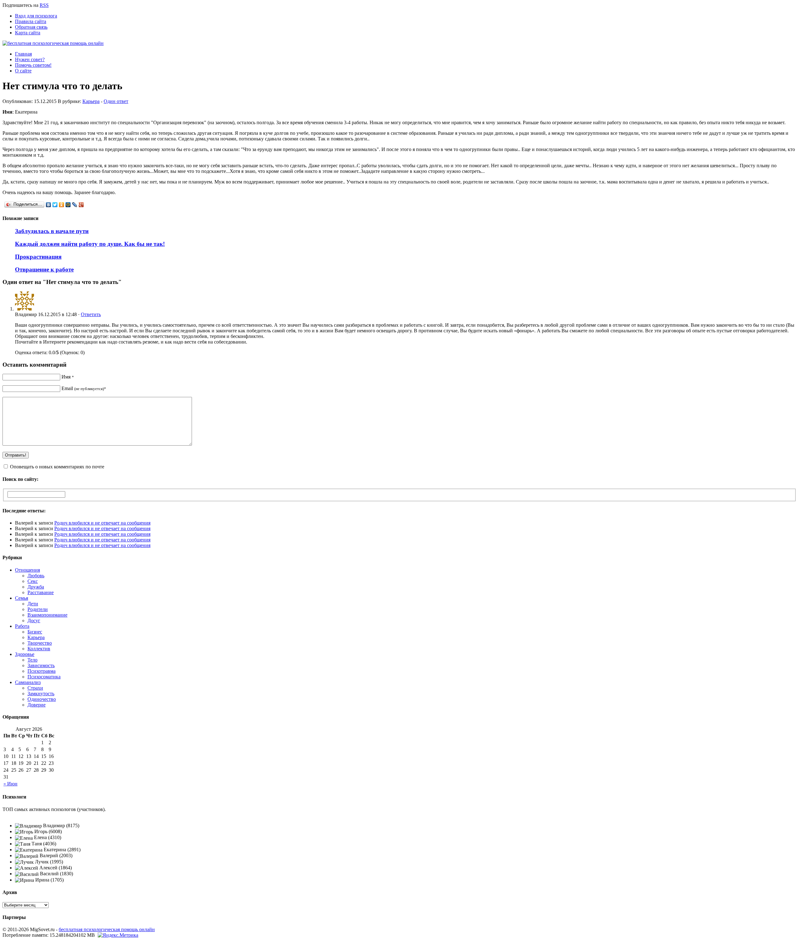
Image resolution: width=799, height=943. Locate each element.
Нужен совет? (30, 59)
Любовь (35, 575)
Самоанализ (28, 682)
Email (83, 388)
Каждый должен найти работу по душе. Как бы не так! (90, 244)
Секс (32, 581)
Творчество (39, 643)
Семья (21, 598)
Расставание (40, 592)
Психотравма (41, 671)
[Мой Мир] (68, 205)
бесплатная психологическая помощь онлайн (107, 929)
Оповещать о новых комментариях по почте (57, 466)
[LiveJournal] (74, 205)
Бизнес (34, 631)
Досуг (33, 620)
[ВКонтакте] (48, 205)
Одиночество (41, 699)
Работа (22, 626)
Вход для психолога (36, 15)
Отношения (27, 570)
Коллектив (38, 648)
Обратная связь (31, 27)
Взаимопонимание (47, 615)
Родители (37, 609)
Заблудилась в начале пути (52, 231)
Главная (23, 53)
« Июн (10, 783)
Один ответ (116, 101)
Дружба (35, 586)
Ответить (91, 314)
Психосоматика (44, 676)
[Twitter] (55, 205)
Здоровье (24, 654)
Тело (32, 659)
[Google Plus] (81, 205)
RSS (44, 5)
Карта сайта (27, 32)
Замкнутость (40, 693)
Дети (32, 603)
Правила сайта (30, 21)
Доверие (36, 704)
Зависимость (41, 665)
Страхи (35, 688)
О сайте (23, 70)
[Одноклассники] (61, 205)
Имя (67, 376)
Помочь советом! (33, 65)
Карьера (91, 101)
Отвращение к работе (44, 269)
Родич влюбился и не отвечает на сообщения (102, 522)
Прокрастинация (38, 256)
